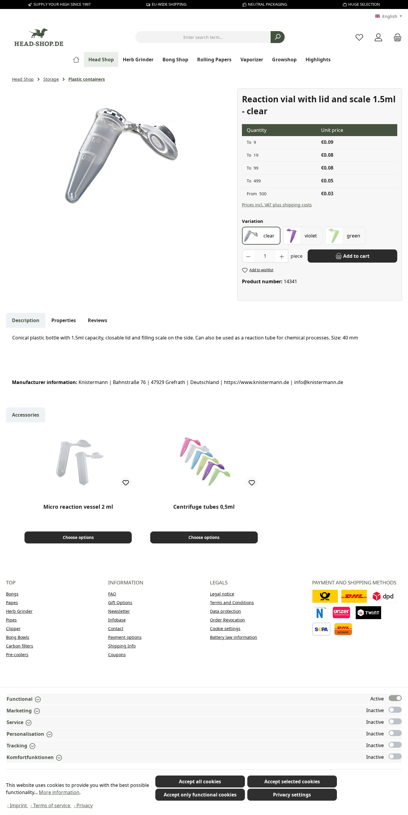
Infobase (117, 620)
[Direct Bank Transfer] (341, 612)
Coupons (117, 654)
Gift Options (120, 602)
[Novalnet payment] (320, 612)
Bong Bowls (17, 637)
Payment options (125, 637)
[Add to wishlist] (126, 482)
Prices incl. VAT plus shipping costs (277, 205)
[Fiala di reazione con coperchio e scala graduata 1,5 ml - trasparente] (121, 152)
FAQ (112, 594)
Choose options (78, 537)
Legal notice (222, 594)
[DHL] (354, 596)
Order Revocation (227, 620)
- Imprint (17, 805)
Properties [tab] (63, 320)
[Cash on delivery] (343, 629)
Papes (12, 602)
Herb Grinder (19, 611)
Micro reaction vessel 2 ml (78, 506)
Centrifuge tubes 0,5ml (203, 506)
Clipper (13, 628)
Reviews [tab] (97, 320)
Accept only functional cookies (200, 794)
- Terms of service (50, 805)
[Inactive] (395, 710)
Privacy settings (292, 794)
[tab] (25, 320)
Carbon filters (19, 646)
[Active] (395, 698)
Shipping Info (122, 646)
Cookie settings (225, 628)
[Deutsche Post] (325, 596)
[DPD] (383, 596)
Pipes (11, 620)
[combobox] (203, 37)
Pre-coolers (17, 654)
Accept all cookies (200, 781)
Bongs (12, 594)
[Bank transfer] (321, 629)
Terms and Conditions (232, 602)
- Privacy (83, 805)
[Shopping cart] (395, 37)
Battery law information (233, 637)
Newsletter (119, 611)
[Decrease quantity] (248, 256)
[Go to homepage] (39, 37)
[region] (121, 152)
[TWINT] (368, 612)
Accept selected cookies (292, 781)
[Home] (78, 59)
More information (59, 792)
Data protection (225, 611)
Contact (115, 628)
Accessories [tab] (25, 415)
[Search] (278, 37)
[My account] (378, 37)
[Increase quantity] (282, 256)
